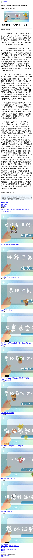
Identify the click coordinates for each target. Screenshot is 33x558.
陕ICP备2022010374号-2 (5, 555)
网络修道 (11, 546)
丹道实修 (5, 546)
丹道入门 (3, 549)
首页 (2, 546)
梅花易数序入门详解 (7, 413)
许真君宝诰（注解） (7, 310)
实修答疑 (13, 549)
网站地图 (2, 556)
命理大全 (16, 546)
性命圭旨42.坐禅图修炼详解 (10, 244)
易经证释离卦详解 (6, 511)
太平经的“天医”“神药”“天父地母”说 (12, 446)
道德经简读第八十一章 (8, 479)
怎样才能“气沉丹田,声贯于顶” (10, 277)
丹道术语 (8, 549)
